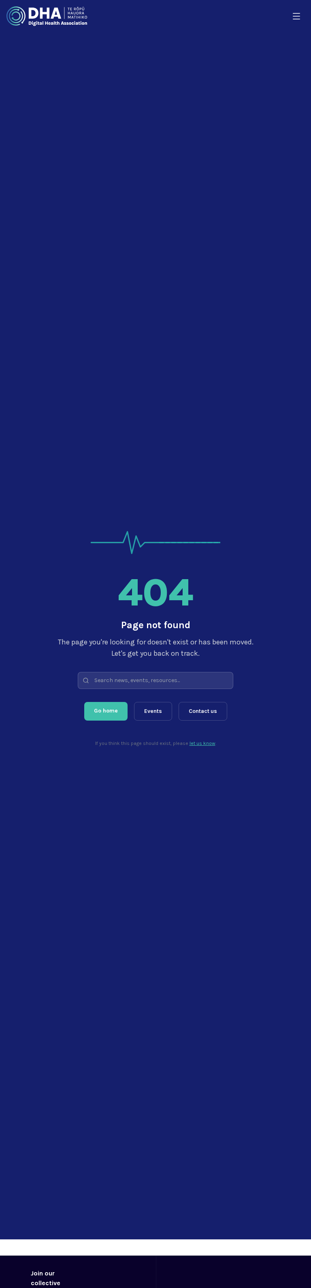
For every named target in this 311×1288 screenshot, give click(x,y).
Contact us (203, 711)
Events (153, 711)
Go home (106, 710)
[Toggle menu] (296, 16)
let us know (202, 743)
